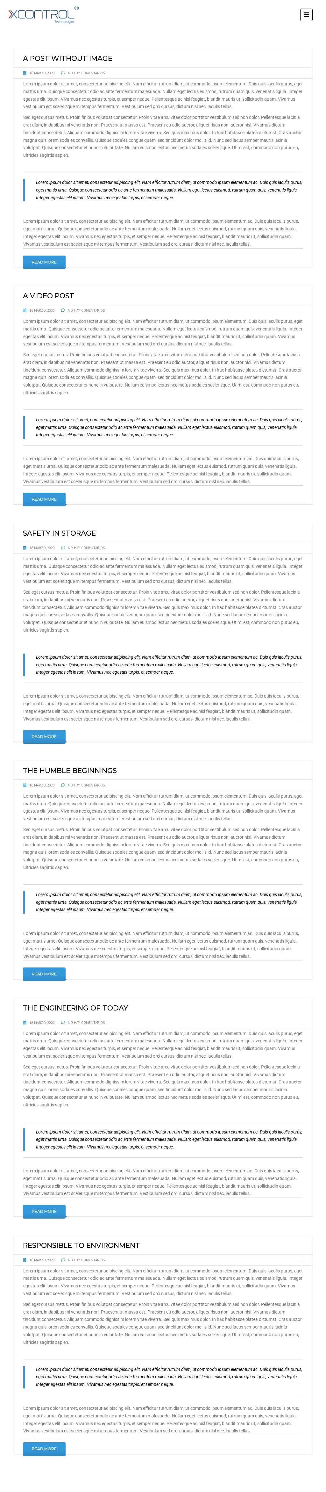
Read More (44, 262)
